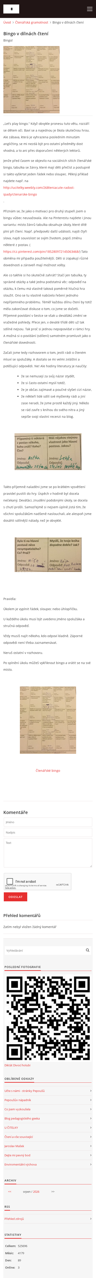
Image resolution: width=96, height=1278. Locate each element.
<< (9, 1192)
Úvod (7, 22)
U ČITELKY (11, 1128)
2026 (36, 1192)
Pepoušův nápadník (17, 1100)
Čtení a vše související (18, 1137)
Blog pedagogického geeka (22, 1118)
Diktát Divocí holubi (17, 1065)
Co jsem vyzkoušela (17, 1109)
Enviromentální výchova (20, 1164)
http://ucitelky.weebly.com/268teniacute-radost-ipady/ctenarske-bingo (39, 190)
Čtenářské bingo (48, 770)
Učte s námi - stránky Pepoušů (24, 1091)
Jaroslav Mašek (14, 1146)
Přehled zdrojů (14, 1219)
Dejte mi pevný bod (17, 1155)
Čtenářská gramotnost (31, 22)
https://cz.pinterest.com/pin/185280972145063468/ (41, 251)
